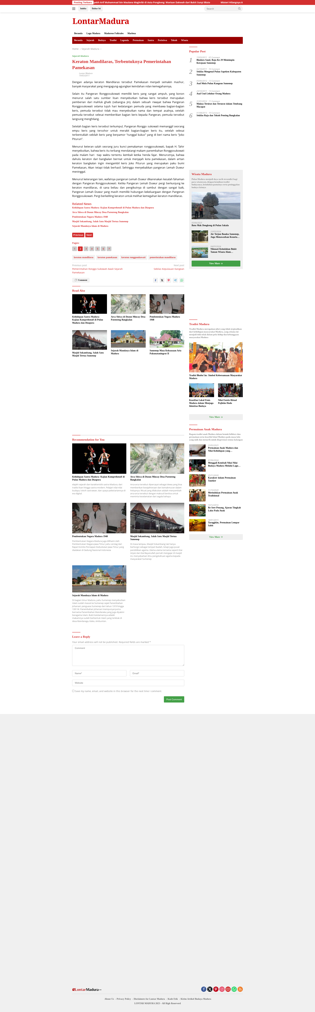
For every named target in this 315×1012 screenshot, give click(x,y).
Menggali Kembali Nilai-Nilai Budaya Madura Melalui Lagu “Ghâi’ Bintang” (223, 465)
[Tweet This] (162, 280)
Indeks (83, 8)
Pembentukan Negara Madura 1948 (90, 217)
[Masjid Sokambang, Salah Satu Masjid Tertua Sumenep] (89, 340)
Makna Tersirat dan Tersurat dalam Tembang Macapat (219, 105)
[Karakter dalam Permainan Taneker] (197, 480)
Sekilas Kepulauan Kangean (169, 267)
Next (89, 234)
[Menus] (74, 8)
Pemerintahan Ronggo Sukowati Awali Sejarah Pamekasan (97, 269)
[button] (239, 8)
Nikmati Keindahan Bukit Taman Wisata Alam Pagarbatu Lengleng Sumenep (223, 251)
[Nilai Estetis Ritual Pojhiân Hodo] (230, 390)
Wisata (184, 40)
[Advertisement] (128, 396)
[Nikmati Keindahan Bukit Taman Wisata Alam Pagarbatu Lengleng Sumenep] (200, 251)
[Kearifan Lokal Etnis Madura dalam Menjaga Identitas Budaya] (201, 390)
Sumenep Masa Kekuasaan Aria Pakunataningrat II (165, 352)
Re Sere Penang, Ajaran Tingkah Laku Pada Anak (224, 509)
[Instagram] (222, 989)
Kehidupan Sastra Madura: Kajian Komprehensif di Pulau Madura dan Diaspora (113, 207)
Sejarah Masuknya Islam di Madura (90, 226)
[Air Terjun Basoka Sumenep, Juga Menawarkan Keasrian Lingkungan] (200, 237)
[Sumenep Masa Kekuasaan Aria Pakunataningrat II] (167, 339)
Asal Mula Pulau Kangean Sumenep (215, 83)
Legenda (124, 40)
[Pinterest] (216, 989)
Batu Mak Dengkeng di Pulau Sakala (210, 225)
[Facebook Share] (155, 280)
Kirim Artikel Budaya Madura (196, 999)
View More (214, 263)
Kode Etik (173, 999)
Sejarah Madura (80, 55)
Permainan (138, 40)
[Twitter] (209, 989)
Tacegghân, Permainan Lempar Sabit (223, 524)
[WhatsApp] (234, 989)
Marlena (131, 33)
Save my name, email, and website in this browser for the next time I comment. (118, 691)
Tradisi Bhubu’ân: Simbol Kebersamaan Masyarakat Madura (215, 377)
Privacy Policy (124, 999)
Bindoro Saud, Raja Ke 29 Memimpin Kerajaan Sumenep (215, 61)
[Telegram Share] (175, 280)
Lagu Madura (93, 33)
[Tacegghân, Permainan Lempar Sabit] (197, 525)
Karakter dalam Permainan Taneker (222, 479)
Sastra (151, 40)
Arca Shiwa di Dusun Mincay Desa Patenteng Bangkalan (100, 212)
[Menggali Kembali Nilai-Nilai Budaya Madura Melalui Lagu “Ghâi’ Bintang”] (197, 465)
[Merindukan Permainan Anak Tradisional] (197, 495)
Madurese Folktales (114, 33)
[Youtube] (228, 989)
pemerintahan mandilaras (163, 257)
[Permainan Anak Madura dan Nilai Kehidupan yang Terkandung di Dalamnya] (197, 450)
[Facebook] (203, 989)
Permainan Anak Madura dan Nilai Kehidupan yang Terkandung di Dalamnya (223, 450)
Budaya (102, 40)
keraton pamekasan (107, 257)
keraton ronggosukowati (133, 257)
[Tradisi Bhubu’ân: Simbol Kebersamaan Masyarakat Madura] (216, 357)
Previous (78, 234)
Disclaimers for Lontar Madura (149, 999)
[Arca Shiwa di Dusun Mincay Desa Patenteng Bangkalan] (128, 304)
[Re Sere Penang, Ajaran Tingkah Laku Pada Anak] (197, 510)
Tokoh (174, 40)
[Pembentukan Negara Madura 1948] (167, 304)
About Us (109, 999)
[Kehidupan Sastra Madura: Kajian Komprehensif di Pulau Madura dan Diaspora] (89, 304)
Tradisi (113, 40)
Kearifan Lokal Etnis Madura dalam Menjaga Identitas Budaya (201, 403)
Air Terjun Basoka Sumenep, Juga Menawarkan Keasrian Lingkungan (224, 236)
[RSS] (240, 989)
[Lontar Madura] (101, 20)
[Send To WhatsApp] (181, 280)
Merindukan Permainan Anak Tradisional (223, 494)
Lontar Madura (86, 73)
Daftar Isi (96, 8)
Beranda (78, 33)
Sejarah (90, 40)
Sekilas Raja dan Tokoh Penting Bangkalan (218, 115)
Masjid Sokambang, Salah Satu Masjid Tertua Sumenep (100, 221)
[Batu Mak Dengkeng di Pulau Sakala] (216, 205)
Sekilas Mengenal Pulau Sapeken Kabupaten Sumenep (219, 73)
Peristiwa (162, 40)
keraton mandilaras (83, 257)
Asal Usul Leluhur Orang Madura (213, 94)
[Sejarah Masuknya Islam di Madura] (128, 339)
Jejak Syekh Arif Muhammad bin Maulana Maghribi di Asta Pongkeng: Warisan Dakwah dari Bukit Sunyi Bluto (115, 2)
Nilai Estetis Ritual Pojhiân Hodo (227, 401)
